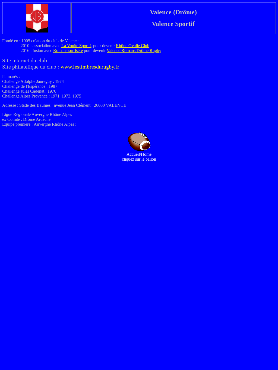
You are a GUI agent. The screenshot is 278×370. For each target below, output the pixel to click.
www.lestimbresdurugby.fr (90, 67)
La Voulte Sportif (76, 45)
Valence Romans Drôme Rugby (134, 50)
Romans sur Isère (68, 50)
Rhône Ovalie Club (132, 45)
